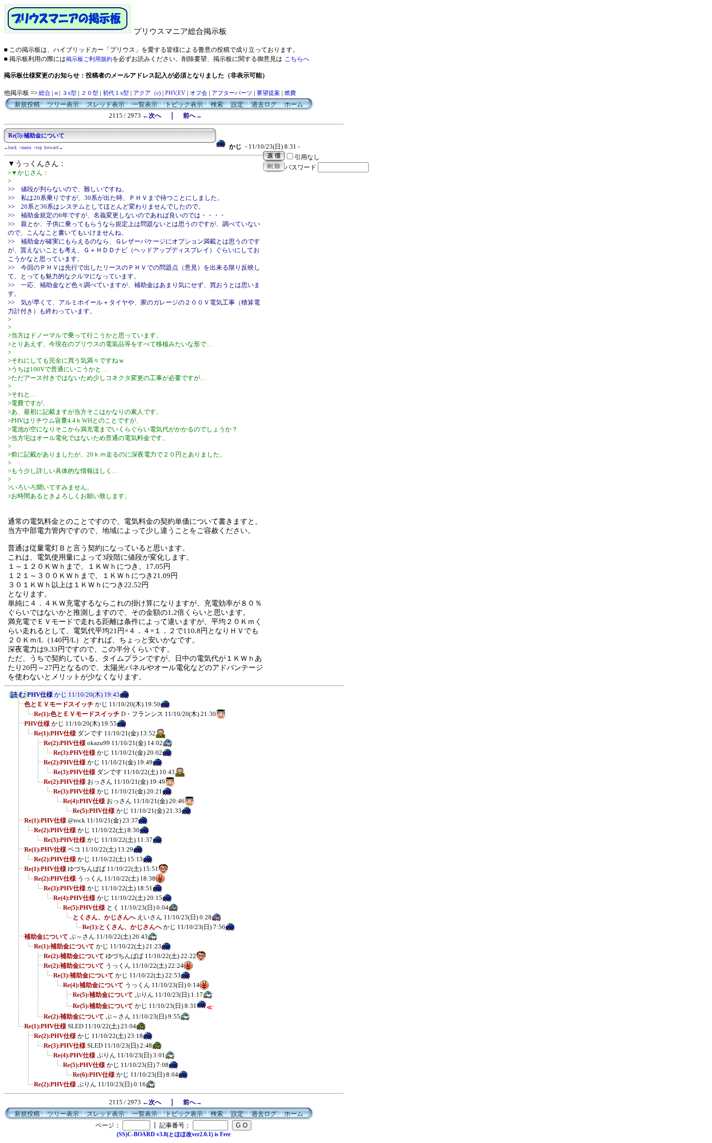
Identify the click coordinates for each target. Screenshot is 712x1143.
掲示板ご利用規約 (89, 59)
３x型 (69, 93)
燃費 (290, 93)
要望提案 (268, 93)
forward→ (53, 147)
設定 (237, 104)
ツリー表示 (63, 104)
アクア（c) (147, 93)
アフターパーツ (232, 93)
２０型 (89, 93)
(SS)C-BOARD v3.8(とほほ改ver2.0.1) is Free (174, 1134)
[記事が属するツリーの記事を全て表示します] (18, 696)
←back (10, 147)
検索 (217, 104)
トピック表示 (184, 104)
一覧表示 (144, 104)
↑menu (25, 147)
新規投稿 (27, 104)
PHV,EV (175, 93)
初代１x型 (116, 93)
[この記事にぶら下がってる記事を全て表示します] (19, 707)
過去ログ (264, 104)
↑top (37, 147)
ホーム (293, 104)
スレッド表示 (105, 104)
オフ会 (198, 93)
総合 (44, 93)
